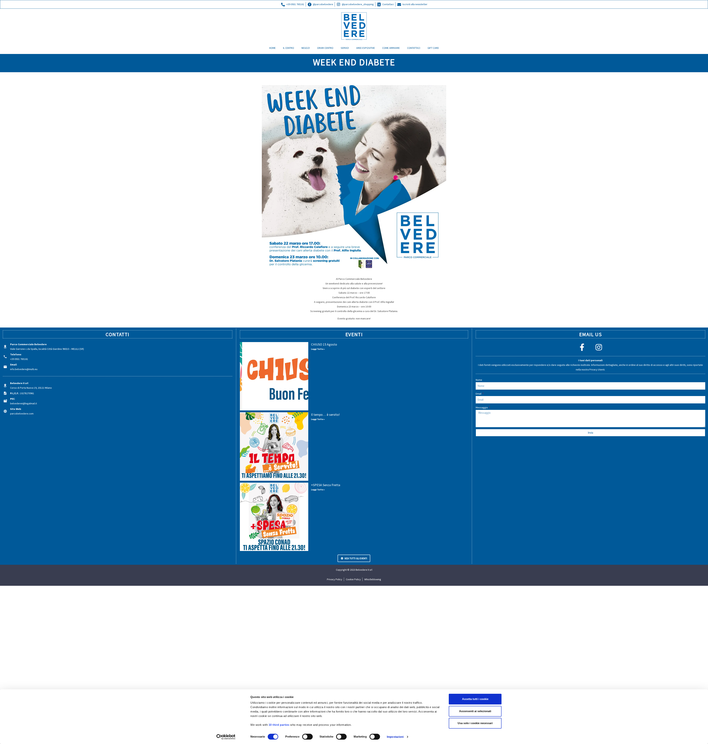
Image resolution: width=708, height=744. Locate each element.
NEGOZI (305, 48)
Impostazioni (395, 736)
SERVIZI (345, 48)
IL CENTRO (288, 48)
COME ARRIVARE (391, 48)
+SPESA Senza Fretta (325, 485)
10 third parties (279, 724)
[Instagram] (599, 347)
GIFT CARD (433, 48)
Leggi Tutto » (318, 349)
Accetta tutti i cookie (475, 699)
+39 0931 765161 (19, 359)
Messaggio (482, 407)
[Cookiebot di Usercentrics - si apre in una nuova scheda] (226, 737)
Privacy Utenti (597, 369)
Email (479, 393)
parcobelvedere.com (22, 413)
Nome (479, 379)
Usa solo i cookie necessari (475, 723)
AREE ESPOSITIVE (365, 48)
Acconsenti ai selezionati (475, 711)
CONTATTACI (413, 48)
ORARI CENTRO (325, 48)
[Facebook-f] (582, 347)
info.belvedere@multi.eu (23, 369)
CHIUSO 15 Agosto (324, 344)
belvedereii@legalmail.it (23, 403)
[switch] (307, 737)
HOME (272, 48)
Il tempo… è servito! (325, 414)
